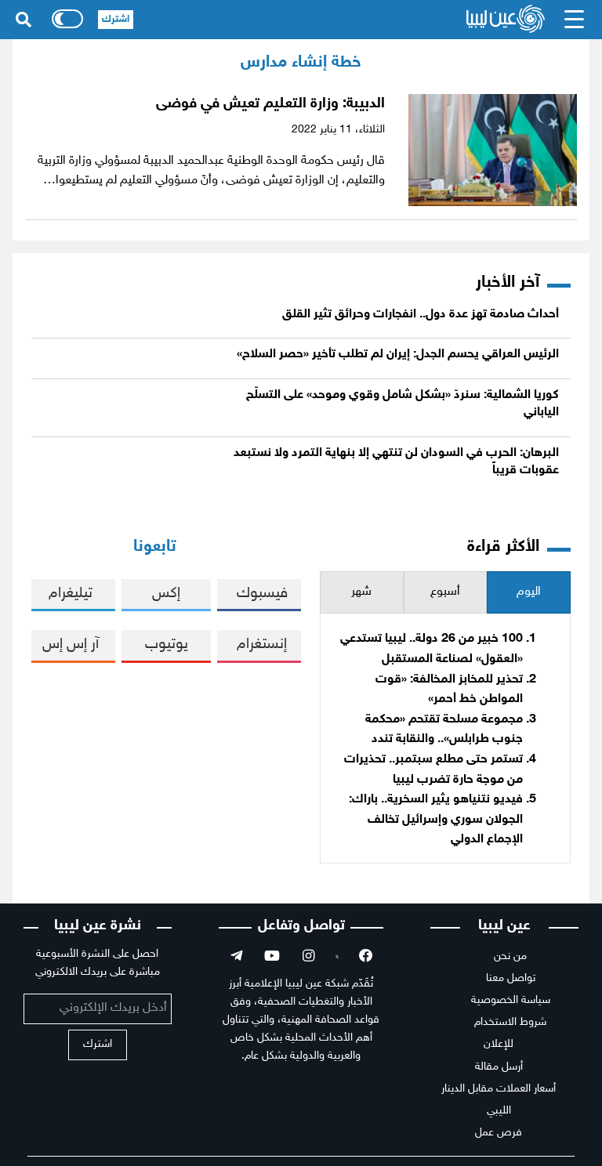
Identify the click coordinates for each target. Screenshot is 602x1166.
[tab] (529, 592)
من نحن (510, 956)
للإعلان (498, 1044)
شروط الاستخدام (510, 1022)
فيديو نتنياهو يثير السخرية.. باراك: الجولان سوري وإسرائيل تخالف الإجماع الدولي (436, 819)
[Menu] (574, 19)
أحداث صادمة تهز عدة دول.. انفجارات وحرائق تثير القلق (420, 314)
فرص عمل (498, 1132)
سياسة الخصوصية (510, 1000)
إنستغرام (262, 645)
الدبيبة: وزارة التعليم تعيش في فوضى (270, 104)
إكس (166, 594)
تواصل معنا (510, 978)
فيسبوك (262, 594)
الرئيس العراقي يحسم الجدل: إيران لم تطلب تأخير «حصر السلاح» (398, 354)
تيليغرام (70, 594)
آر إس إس (70, 645)
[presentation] (529, 592)
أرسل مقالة (499, 1067)
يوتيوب (166, 645)
